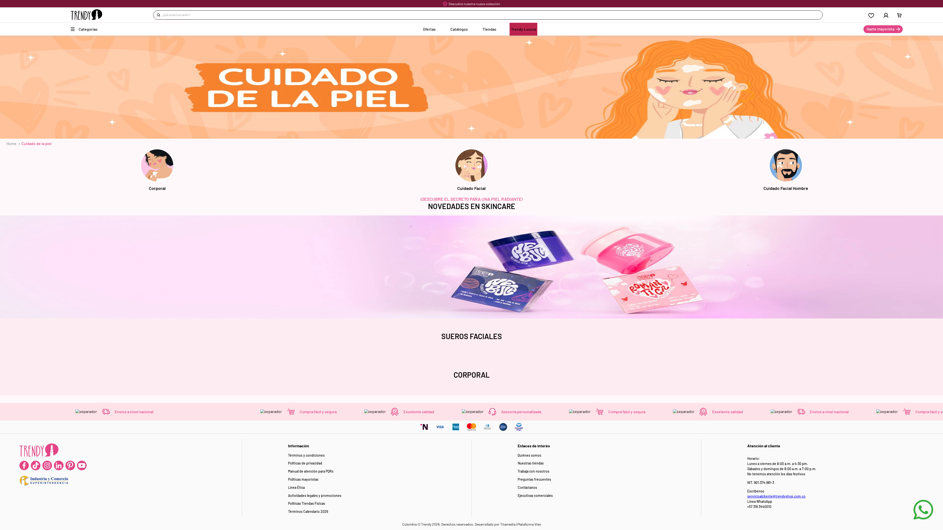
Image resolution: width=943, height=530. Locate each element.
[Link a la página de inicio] (11, 143)
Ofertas (429, 29)
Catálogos (459, 29)
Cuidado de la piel (36, 143)
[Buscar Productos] (159, 15)
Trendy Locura (523, 29)
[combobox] (488, 15)
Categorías (88, 29)
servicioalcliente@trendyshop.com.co (776, 496)
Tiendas (489, 29)
